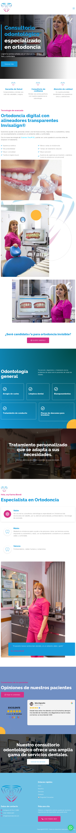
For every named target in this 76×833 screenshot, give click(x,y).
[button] (70, 827)
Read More (12, 98)
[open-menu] (73, 8)
